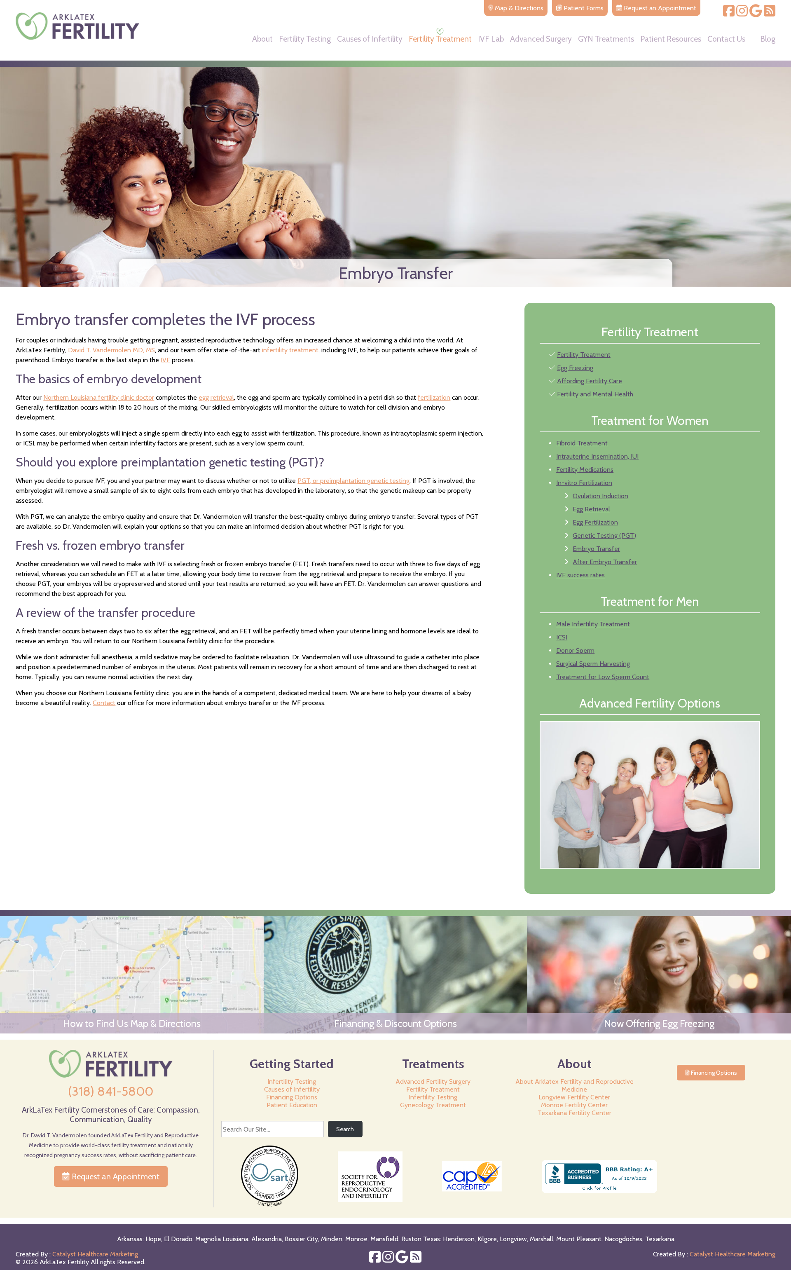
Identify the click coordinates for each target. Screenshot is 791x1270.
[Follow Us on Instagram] (742, 13)
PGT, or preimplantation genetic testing (353, 481)
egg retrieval (216, 397)
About (262, 39)
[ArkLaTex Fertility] (77, 38)
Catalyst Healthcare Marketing (95, 1254)
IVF (165, 360)
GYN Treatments (606, 39)
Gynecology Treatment (433, 1105)
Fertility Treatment (440, 39)
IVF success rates (580, 575)
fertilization (434, 397)
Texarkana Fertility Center (574, 1113)
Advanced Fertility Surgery (433, 1081)
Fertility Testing (305, 39)
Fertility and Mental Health (595, 394)
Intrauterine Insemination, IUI (597, 456)
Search (345, 1129)
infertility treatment (290, 350)
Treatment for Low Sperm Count (602, 677)
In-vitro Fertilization (584, 483)
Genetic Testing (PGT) (604, 535)
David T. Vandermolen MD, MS (111, 350)
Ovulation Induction (600, 496)
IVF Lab (491, 39)
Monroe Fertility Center (574, 1105)
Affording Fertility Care (589, 381)
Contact (104, 703)
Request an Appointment (114, 1176)
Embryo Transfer (596, 549)
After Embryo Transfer (605, 562)
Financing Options (291, 1097)
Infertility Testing (291, 1081)
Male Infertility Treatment (593, 624)
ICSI (561, 637)
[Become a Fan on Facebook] (729, 13)
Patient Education (292, 1105)
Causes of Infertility (370, 39)
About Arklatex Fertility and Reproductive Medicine (574, 1085)
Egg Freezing (575, 368)
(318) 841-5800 (110, 1091)
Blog (767, 39)
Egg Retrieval (591, 509)
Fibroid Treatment (582, 443)
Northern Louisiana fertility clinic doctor (98, 397)
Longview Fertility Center (574, 1097)
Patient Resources (670, 39)
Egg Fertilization (595, 522)
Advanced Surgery (541, 39)
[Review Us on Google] (755, 13)
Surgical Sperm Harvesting (593, 664)
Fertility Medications (584, 469)
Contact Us (726, 39)
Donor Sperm (575, 650)
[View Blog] (769, 13)
